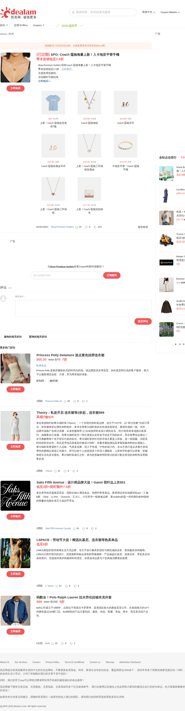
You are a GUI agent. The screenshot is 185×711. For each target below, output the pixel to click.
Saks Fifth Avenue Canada (58, 528)
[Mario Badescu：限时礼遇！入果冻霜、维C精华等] (166, 180)
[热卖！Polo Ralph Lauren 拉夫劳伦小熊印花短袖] (166, 225)
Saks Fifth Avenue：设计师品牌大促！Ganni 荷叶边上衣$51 (80, 485)
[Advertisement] (76, 251)
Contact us (95, 662)
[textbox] (102, 12)
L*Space (49, 586)
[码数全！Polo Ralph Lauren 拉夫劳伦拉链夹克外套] (15, 625)
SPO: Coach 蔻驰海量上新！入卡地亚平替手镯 (77, 57)
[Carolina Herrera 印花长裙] (166, 202)
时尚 (11, 34)
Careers (36, 662)
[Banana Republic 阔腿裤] (166, 291)
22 (56, 643)
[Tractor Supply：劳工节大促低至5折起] (166, 247)
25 (59, 471)
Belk (47, 643)
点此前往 (67, 69)
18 (68, 401)
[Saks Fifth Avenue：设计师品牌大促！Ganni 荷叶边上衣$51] (15, 510)
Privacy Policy (52, 662)
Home (3, 34)
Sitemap (110, 662)
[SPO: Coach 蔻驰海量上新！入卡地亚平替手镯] (15, 82)
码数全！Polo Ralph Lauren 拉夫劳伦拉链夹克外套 (74, 599)
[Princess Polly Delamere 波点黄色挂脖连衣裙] (15, 383)
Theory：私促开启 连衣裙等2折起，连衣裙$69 (70, 415)
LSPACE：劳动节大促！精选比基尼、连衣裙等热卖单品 (77, 542)
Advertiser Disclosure (130, 662)
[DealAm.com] (18, 13)
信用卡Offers (21, 25)
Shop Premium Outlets (62, 227)
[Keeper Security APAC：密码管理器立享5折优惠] (166, 269)
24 (77, 528)
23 (60, 586)
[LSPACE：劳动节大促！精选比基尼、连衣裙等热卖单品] (15, 568)
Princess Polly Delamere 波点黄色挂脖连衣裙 (70, 357)
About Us (4, 662)
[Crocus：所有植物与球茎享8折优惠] (166, 336)
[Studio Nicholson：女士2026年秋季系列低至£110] (166, 314)
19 (80, 227)
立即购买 (15, 88)
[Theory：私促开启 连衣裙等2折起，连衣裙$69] (15, 440)
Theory (48, 471)
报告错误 (143, 227)
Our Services (21, 662)
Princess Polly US (53, 401)
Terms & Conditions (74, 662)
